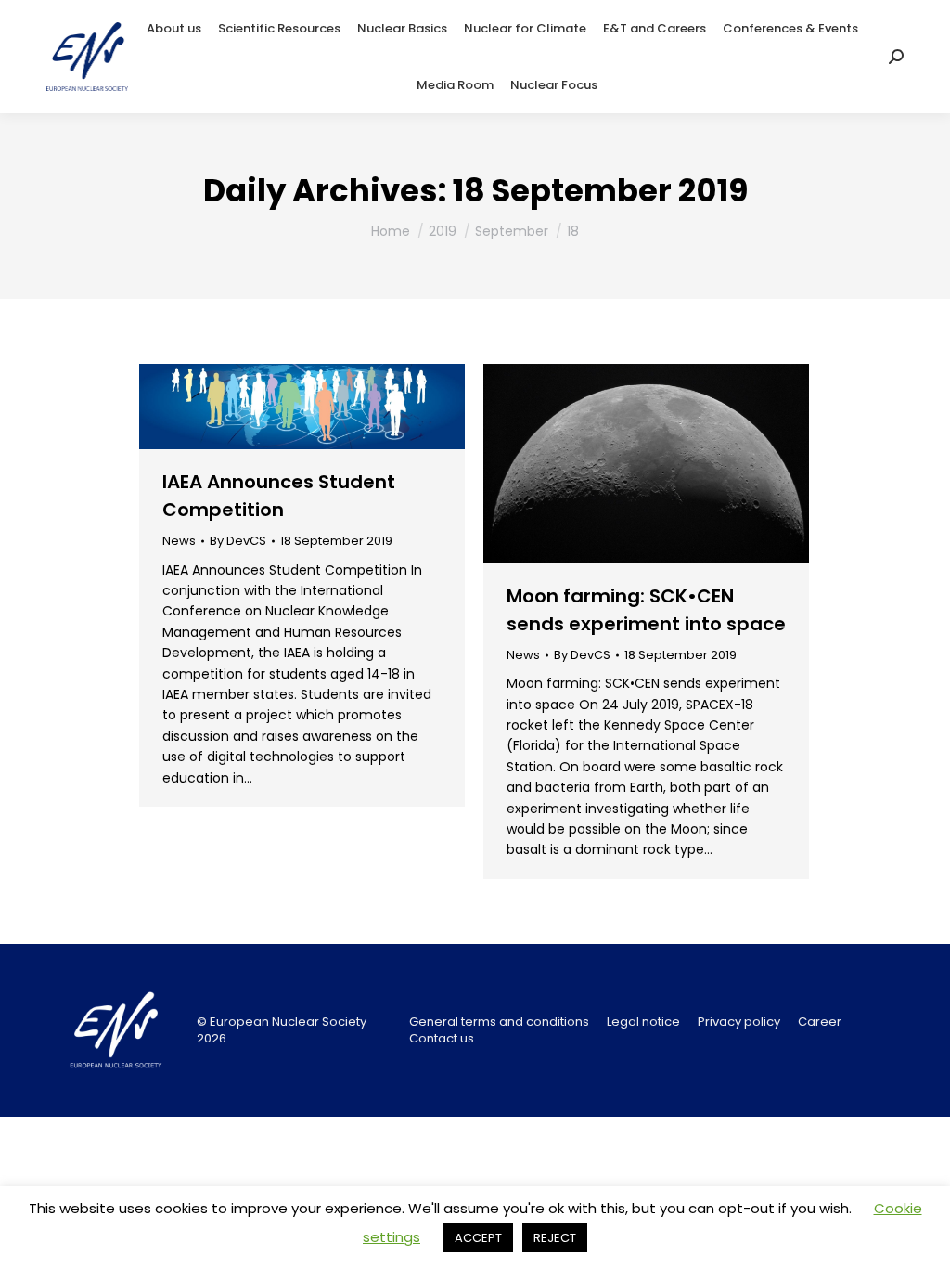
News (179, 541)
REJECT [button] (554, 1238)
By (238, 541)
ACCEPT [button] (478, 1238)
